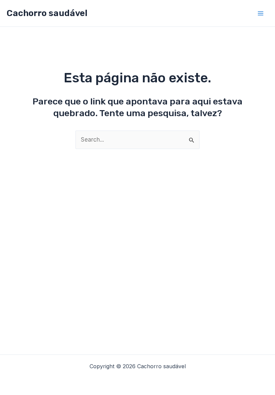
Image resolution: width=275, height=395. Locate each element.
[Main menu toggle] (261, 13)
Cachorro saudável (47, 13)
